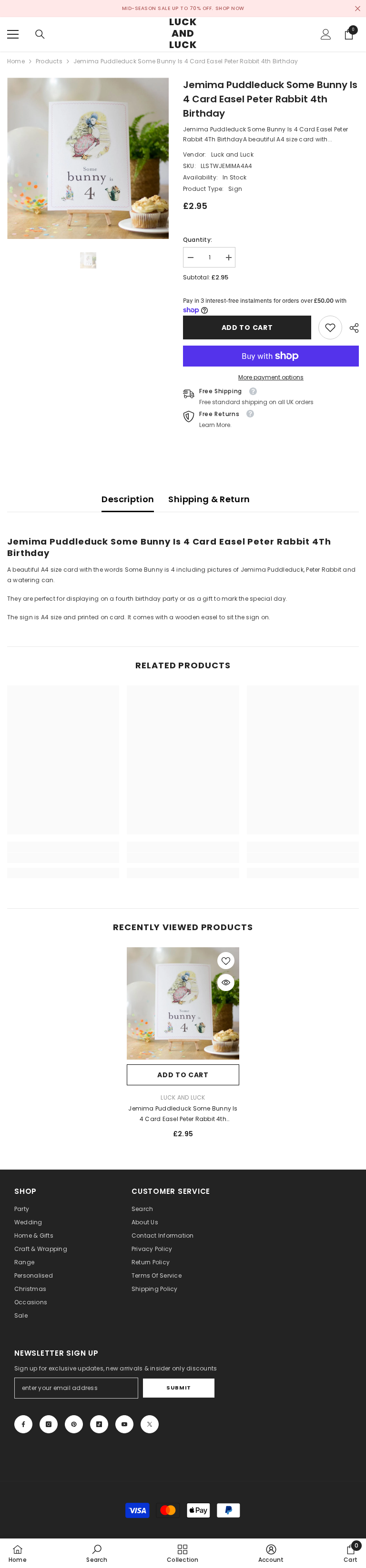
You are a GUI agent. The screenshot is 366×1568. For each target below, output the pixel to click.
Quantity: (197, 240)
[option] (88, 158)
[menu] (13, 34)
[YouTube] (124, 1424)
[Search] (40, 34)
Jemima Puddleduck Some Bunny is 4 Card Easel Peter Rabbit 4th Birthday (182, 1114)
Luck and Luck (232, 154)
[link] (330, 327)
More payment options (271, 377)
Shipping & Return (209, 499)
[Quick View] (225, 982)
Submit (178, 1387)
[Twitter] (150, 1424)
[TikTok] (99, 1424)
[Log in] (326, 34)
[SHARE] (350, 328)
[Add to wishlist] (225, 960)
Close (357, 8)
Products (49, 61)
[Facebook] (23, 1424)
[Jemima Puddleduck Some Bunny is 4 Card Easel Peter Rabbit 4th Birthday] (183, 1003)
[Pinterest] (74, 1424)
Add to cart (247, 327)
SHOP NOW (229, 8)
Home (16, 61)
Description (128, 499)
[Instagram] (49, 1424)
